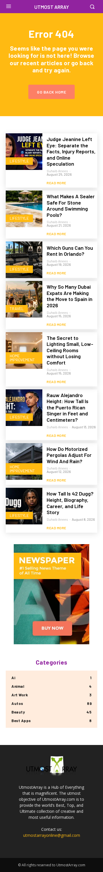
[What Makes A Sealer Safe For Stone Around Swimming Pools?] (24, 209)
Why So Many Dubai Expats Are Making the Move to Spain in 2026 (69, 296)
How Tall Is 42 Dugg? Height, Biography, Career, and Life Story (70, 502)
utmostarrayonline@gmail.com (51, 835)
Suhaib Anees (57, 171)
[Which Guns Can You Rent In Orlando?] (24, 259)
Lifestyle (19, 160)
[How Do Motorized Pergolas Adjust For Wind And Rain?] (24, 461)
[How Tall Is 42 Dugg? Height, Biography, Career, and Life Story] (24, 506)
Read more (56, 183)
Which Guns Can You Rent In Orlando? (70, 251)
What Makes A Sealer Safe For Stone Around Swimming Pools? (71, 205)
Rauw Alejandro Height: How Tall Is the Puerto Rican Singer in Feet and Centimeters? (67, 407)
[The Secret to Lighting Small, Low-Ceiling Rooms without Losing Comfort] (24, 350)
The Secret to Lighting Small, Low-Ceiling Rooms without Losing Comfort (70, 350)
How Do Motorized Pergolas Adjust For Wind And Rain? (69, 455)
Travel (17, 308)
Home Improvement (22, 357)
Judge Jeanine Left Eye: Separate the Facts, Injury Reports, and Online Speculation (71, 151)
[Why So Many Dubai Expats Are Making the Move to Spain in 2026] (24, 299)
